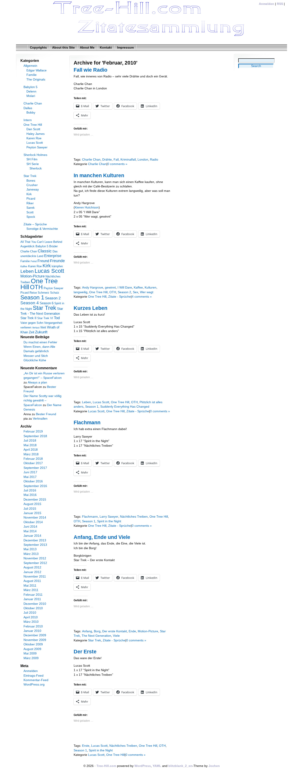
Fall (116, 159)
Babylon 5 (30, 87)
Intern (28, 120)
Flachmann (87, 422)
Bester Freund (46, 414)
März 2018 (31, 454)
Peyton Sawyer (36, 147)
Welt (43, 327)
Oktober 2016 (33, 481)
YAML (157, 766)
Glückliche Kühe (35, 360)
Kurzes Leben (90, 308)
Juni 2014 (30, 526)
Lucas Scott (101, 402)
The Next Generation (96, 635)
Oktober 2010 (33, 608)
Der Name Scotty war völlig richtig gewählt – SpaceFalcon (42, 400)
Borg (97, 631)
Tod (57, 318)
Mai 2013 (30, 549)
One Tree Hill (98, 292)
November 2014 (35, 517)
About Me (87, 47)
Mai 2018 (30, 445)
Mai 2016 (30, 495)
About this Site (63, 47)
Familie (31, 75)
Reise (33, 292)
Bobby (30, 112)
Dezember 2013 (35, 540)
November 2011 (35, 576)
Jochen (214, 766)
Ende (132, 631)
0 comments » (117, 164)
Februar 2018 (33, 458)
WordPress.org (34, 684)
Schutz (54, 292)
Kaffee (138, 287)
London (143, 159)
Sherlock (36, 168)
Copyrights (38, 47)
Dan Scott (33, 129)
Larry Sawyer (109, 516)
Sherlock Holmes (35, 155)
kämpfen (57, 266)
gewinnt (110, 287)
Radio (154, 159)
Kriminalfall (128, 159)
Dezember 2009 (35, 635)
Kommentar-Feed (36, 680)
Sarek (30, 207)
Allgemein (30, 65)
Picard (30, 198)
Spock (30, 216)
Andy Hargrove (92, 287)
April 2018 (31, 449)
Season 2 (124, 292)
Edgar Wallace (36, 70)
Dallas (28, 108)
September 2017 (35, 468)
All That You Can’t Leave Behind (41, 242)
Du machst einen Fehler (40, 342)
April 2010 (31, 617)
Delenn (31, 91)
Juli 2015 (30, 508)
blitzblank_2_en (180, 766)
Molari (30, 96)
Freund (43, 261)
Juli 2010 (30, 612)
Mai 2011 (30, 585)
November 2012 (35, 558)
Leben (86, 402)
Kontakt (106, 47)
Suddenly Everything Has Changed (124, 406)
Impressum (125, 47)
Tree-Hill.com (106, 766)
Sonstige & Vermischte (42, 228)
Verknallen (40, 418)
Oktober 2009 (33, 644)
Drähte (107, 159)
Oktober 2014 (33, 522)
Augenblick (27, 246)
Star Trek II (28, 318)
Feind (34, 261)
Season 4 (29, 303)
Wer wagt (146, 292)
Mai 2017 (30, 477)
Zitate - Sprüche (119, 296)
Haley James (35, 134)
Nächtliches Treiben (134, 516)
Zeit (31, 332)
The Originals (35, 79)
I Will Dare (125, 287)
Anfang (87, 631)
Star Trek (94, 640)
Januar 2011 (32, 599)
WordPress (142, 766)
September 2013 (35, 544)
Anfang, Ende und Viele (102, 537)
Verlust (35, 327)
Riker (30, 203)
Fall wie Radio (90, 70)
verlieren (25, 327)
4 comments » (142, 296)
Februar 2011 (33, 594)
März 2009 (31, 658)
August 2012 (32, 567)
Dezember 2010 (35, 603)
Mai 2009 (30, 653)
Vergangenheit (53, 322)
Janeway (32, 189)
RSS (280, 4)
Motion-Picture (148, 631)
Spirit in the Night (109, 521)
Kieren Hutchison (87, 207)
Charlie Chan (91, 159)
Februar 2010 (33, 626)
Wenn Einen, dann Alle (39, 346)
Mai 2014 (30, 531)
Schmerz (43, 292)
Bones (30, 180)
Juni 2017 (30, 472)
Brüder (53, 246)
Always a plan (37, 382)
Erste (85, 745)
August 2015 (32, 504)
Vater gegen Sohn (31, 322)
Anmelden (266, 4)
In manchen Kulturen (99, 175)
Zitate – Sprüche (35, 224)
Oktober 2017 (33, 463)
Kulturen (150, 287)
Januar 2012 (32, 572)
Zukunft (41, 332)
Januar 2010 (32, 631)
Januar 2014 (32, 535)
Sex (135, 292)
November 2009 (35, 640)
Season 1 (91, 406)
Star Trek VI (45, 318)
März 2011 (31, 590)
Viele (116, 635)
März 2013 (31, 554)
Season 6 (46, 303)
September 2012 (35, 563)
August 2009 (32, 649)
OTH (112, 292)
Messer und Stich (36, 356)
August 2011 (32, 581)
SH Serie (32, 164)
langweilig (80, 292)
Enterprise (52, 256)
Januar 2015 (32, 513)
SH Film (31, 159)
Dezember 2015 (35, 499)
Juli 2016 (30, 490)
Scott (29, 212)
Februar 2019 (33, 431)
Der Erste (85, 651)
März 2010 (31, 621)
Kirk (29, 194)
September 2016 (35, 486)
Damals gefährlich (36, 351)
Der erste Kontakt (114, 631)
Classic (45, 251)
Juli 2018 (30, 440)
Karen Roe (33, 138)
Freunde (57, 261)
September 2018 (35, 436)
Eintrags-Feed (33, 675)
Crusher (32, 185)
